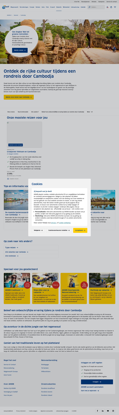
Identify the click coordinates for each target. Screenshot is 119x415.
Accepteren (79, 230)
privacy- (54, 223)
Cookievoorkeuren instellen (57, 230)
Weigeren (37, 230)
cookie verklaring (64, 223)
